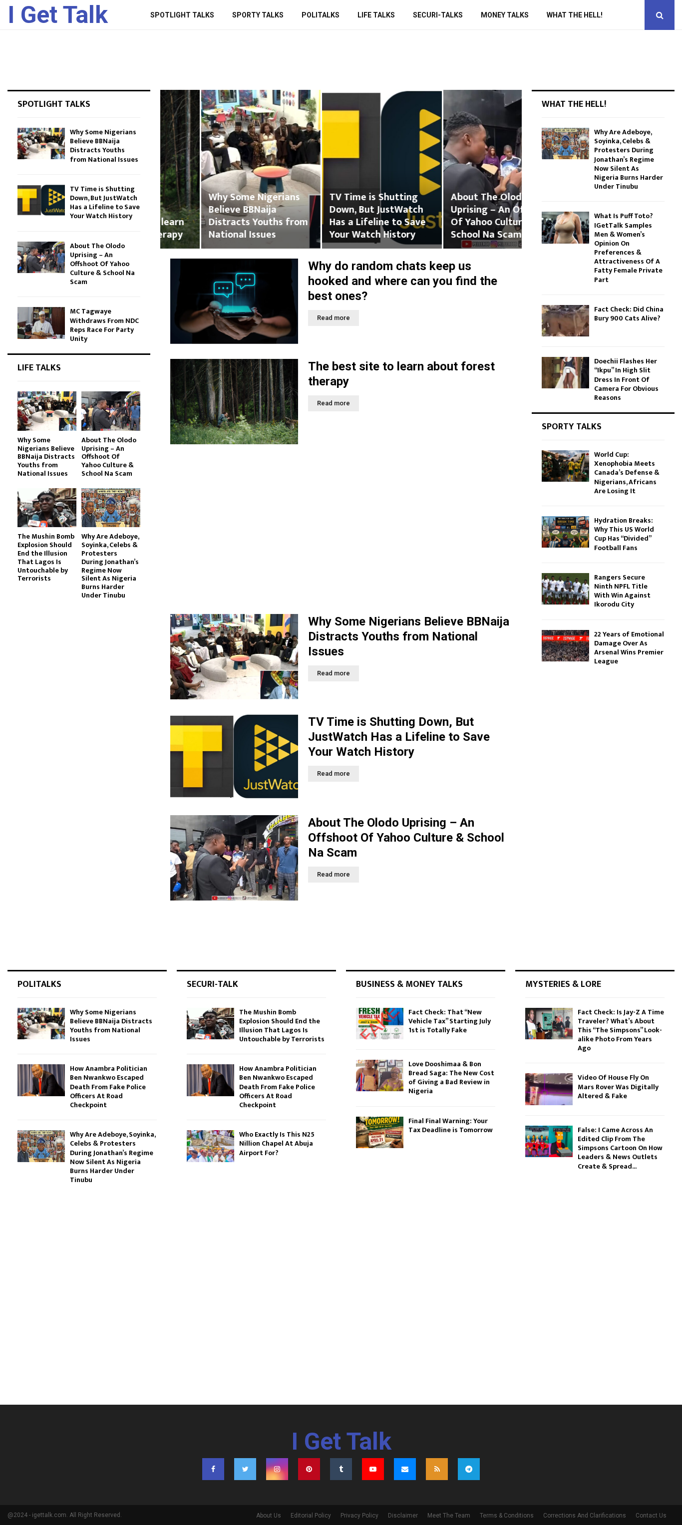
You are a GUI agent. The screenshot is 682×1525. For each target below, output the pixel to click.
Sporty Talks (258, 15)
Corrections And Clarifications (584, 1515)
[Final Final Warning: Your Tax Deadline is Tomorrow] (379, 1132)
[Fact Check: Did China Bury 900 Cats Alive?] (565, 320)
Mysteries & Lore (563, 984)
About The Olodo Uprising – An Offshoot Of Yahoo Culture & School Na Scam (461, 216)
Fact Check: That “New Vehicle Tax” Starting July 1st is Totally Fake (449, 1021)
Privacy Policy (359, 1515)
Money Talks (505, 15)
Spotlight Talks (182, 15)
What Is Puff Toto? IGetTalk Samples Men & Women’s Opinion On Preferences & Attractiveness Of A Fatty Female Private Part (628, 247)
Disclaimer (403, 1515)
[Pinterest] (309, 1469)
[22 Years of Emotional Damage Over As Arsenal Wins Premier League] (565, 645)
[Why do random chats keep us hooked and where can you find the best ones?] (234, 301)
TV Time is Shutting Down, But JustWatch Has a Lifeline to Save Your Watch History (337, 216)
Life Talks (376, 15)
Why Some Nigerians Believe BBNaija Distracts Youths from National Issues (218, 216)
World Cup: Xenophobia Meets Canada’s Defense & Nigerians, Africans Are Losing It (627, 473)
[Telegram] (469, 1469)
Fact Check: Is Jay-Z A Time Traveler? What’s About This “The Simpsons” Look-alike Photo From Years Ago (621, 1030)
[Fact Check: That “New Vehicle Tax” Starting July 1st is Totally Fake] (379, 1023)
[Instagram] (277, 1469)
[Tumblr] (341, 1469)
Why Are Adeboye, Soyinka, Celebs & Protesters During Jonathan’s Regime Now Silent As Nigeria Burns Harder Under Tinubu (110, 566)
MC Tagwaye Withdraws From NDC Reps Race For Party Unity (104, 324)
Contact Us (651, 1515)
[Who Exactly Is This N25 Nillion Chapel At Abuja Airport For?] (210, 1146)
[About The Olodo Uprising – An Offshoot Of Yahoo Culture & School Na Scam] (234, 858)
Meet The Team (448, 1515)
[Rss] (437, 1469)
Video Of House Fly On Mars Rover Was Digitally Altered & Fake (618, 1086)
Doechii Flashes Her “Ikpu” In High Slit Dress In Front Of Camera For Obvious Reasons (626, 379)
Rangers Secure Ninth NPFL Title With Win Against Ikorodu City (622, 591)
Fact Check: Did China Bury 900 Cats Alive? (629, 314)
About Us (268, 1515)
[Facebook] (213, 1469)
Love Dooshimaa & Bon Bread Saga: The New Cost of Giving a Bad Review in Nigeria (451, 1077)
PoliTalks (321, 15)
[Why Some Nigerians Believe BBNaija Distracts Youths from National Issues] (234, 656)
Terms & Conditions (507, 1515)
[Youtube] (373, 1469)
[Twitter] (245, 1469)
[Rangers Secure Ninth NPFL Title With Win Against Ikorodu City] (565, 589)
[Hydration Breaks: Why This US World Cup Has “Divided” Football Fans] (565, 532)
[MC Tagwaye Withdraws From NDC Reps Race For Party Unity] (41, 322)
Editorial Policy (311, 1515)
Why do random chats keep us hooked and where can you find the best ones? (402, 281)
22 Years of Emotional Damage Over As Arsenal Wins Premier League (629, 647)
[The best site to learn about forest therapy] (234, 401)
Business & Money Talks (409, 984)
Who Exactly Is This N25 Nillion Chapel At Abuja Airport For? (277, 1143)
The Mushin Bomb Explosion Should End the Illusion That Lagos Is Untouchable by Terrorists (45, 557)
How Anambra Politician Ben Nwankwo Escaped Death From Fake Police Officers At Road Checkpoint (108, 1087)
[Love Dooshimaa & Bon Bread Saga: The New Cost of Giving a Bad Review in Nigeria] (379, 1075)
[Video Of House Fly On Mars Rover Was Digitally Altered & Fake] (549, 1089)
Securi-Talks (438, 15)
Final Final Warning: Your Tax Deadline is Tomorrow (450, 1125)
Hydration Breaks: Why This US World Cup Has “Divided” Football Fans (624, 534)
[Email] (405, 1469)
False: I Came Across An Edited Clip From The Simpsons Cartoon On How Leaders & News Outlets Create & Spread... (620, 1148)
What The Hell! (575, 15)
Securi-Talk (212, 984)
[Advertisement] (341, 529)
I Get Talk (57, 14)
